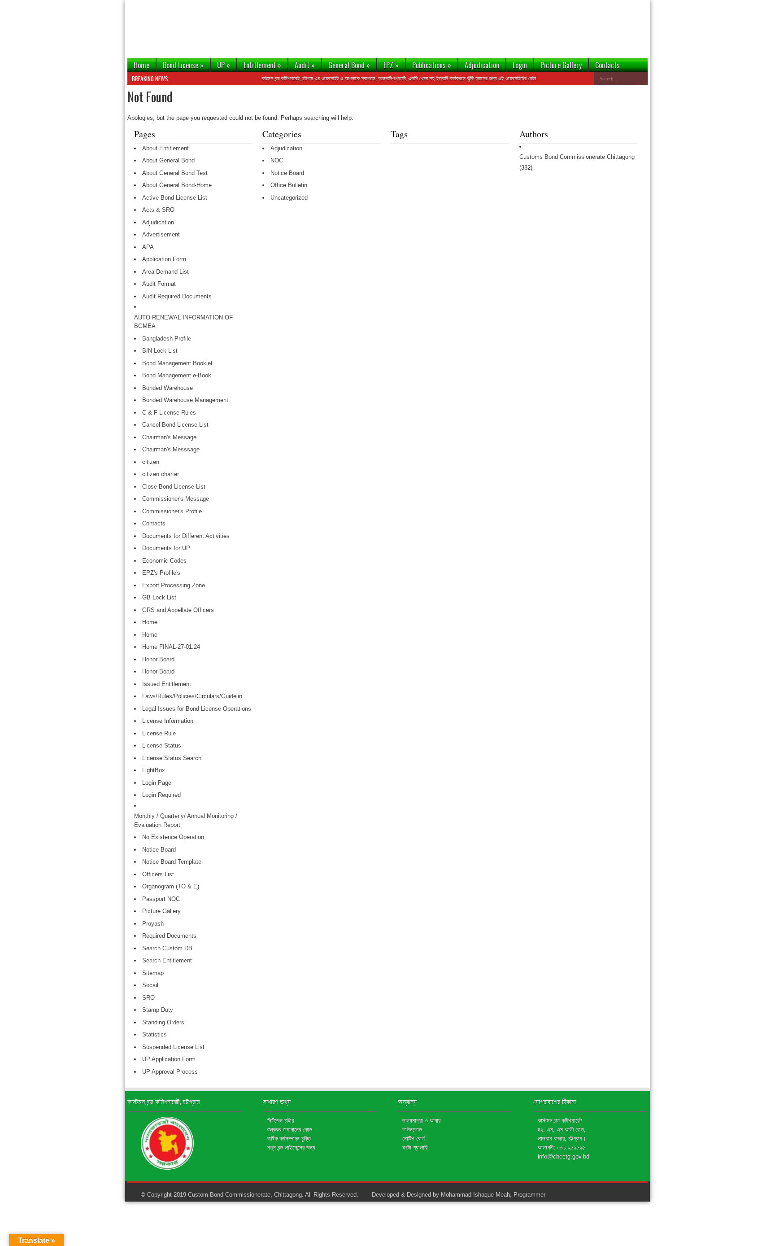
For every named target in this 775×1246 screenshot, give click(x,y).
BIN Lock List (160, 350)
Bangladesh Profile (166, 338)
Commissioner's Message (175, 498)
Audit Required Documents (177, 296)
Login (520, 65)
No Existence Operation (173, 837)
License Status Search (171, 758)
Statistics (154, 1034)
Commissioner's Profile (172, 511)
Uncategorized (289, 197)
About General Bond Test (175, 173)
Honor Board (158, 659)
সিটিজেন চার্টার (280, 1120)
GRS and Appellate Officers (178, 610)
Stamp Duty (157, 1009)
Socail (150, 985)
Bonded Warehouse (167, 388)
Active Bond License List (174, 197)
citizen (150, 462)
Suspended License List (173, 1047)
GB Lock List (159, 597)
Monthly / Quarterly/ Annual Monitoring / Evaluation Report (185, 820)
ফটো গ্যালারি (414, 1147)
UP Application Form (169, 1059)
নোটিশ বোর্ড (413, 1138)
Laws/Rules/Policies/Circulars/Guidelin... (195, 696)
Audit (305, 65)
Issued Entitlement (166, 684)
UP (223, 65)
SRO (148, 997)
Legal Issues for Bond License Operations (196, 708)
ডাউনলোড (412, 1129)
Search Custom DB (167, 948)
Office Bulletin (288, 185)
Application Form (164, 259)
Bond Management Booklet (177, 363)
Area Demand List (165, 271)
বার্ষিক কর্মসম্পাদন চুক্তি (289, 1138)
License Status (161, 745)
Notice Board (159, 849)
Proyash (153, 923)
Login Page (156, 782)
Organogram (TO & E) (170, 886)
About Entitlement (165, 148)
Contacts (607, 65)
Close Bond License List (173, 486)
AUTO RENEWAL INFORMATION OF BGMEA (183, 322)
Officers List (158, 874)
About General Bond (168, 160)
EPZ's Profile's (161, 572)
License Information (167, 720)
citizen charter (160, 474)
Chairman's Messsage (171, 449)
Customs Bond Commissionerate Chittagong (577, 156)
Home (141, 65)
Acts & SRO (158, 209)
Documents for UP (166, 548)
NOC (276, 160)
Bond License (183, 65)
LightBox (153, 770)
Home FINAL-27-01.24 (171, 646)
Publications (431, 65)
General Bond (349, 65)
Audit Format (159, 283)
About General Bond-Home (177, 185)
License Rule (159, 733)
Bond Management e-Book (176, 375)
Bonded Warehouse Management (185, 400)
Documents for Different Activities (186, 536)
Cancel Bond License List (175, 424)
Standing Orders (163, 1022)
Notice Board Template (171, 861)
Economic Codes (164, 560)
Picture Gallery (561, 65)
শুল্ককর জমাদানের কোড (289, 1129)
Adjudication (482, 65)
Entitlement (262, 65)
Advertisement (161, 234)
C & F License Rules (169, 412)
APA (148, 247)
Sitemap (153, 973)
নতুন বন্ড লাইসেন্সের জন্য (291, 1147)
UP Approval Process (170, 1071)
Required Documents (169, 935)
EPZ (391, 65)
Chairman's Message (169, 437)
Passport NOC (161, 899)
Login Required (161, 794)
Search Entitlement (167, 960)
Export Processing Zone (173, 585)
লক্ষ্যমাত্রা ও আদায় (421, 1120)
